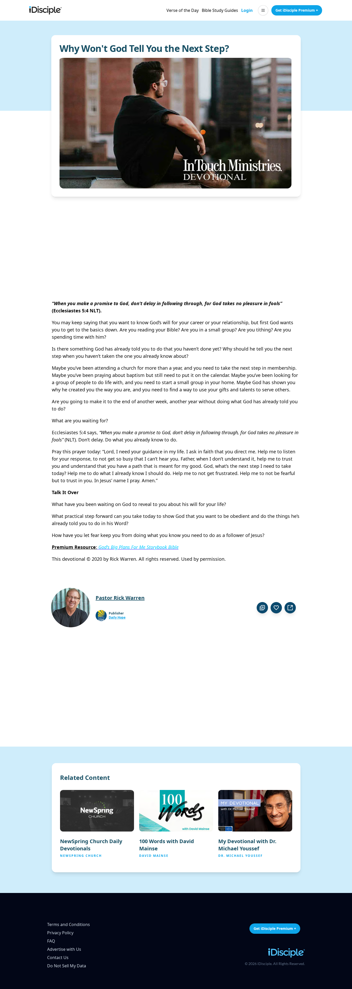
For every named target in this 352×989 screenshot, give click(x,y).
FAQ (51, 941)
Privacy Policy (60, 933)
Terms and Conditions (68, 924)
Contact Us (58, 957)
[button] (263, 10)
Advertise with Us (64, 949)
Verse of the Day (182, 10)
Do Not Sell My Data (66, 966)
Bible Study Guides (220, 10)
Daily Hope (117, 617)
